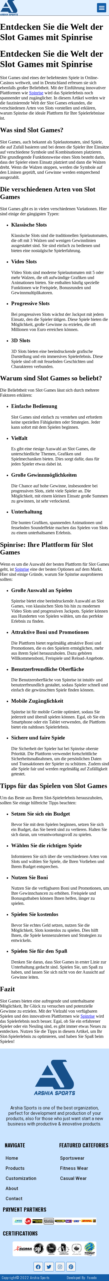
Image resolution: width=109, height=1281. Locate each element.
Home (12, 1158)
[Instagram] (60, 1266)
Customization (21, 1178)
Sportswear (72, 1158)
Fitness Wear (74, 1168)
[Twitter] (49, 1266)
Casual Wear (73, 1178)
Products (15, 1168)
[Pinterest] (71, 1266)
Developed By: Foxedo (82, 1277)
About (12, 1188)
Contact (14, 1198)
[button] (101, 7)
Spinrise (36, 92)
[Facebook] (38, 1266)
